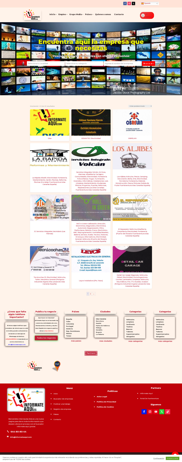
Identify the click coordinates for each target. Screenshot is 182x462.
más (130, 341)
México (68, 333)
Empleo (62, 14)
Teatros (128, 327)
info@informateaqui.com (16, 344)
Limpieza (129, 322)
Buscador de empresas (63, 399)
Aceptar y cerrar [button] (172, 458)
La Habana (99, 334)
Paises (88, 14)
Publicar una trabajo (62, 404)
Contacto (119, 14)
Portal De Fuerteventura (149, 398)
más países (76, 341)
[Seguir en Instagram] (129, 3)
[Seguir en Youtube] (155, 411)
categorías (137, 341)
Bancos (128, 329)
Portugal (68, 326)
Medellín (98, 330)
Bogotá (98, 332)
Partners (91, 353)
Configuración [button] (158, 458)
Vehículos (129, 319)
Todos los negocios (46, 338)
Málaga (97, 328)
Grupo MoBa (75, 14)
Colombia (69, 324)
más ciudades (105, 341)
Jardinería (129, 324)
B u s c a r (149, 64)
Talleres (128, 332)
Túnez (67, 336)
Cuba (67, 321)
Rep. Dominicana (72, 331)
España (68, 319)
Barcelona (99, 321)
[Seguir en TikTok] (167, 411)
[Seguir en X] (133, 3)
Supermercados (131, 334)
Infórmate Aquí (146, 393)
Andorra (68, 329)
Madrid (97, 323)
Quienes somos (103, 14)
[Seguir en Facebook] (125, 3)
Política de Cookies (105, 407)
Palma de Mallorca (102, 325)
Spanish (147, 3)
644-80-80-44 (18, 431)
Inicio (52, 14)
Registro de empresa (62, 409)
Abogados (129, 337)
